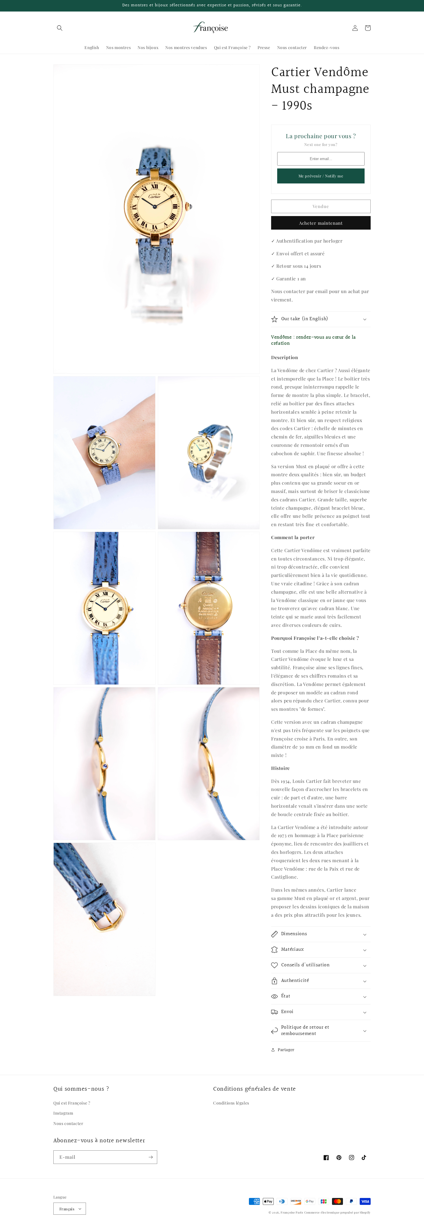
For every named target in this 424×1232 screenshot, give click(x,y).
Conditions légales (231, 1103)
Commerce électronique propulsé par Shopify (337, 1212)
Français (66, 1208)
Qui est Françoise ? (71, 1103)
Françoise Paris (292, 1212)
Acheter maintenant (321, 223)
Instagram (63, 1113)
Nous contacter (68, 1123)
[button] (59, 28)
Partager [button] (286, 1049)
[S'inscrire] (150, 1157)
